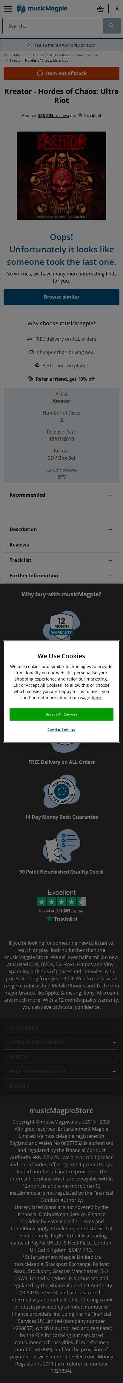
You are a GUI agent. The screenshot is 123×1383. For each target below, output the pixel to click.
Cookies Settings (61, 729)
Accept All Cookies (61, 714)
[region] (61, 691)
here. (97, 698)
